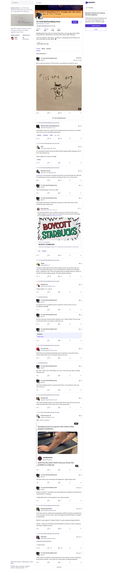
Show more (40, 336)
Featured (48, 48)
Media (43, 48)
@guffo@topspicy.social (41, 23)
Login (95, 29)
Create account (96, 25)
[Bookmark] (70, 113)
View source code (20, 567)
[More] (81, 113)
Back (39, 3)
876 (37, 30)
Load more (59, 567)
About (19, 561)
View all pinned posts (60, 118)
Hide (79, 66)
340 (45, 30)
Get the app (21, 566)
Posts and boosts (41, 53)
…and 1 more (56, 135)
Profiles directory (25, 561)
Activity (38, 48)
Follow (75, 22)
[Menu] (80, 22)
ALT (79, 109)
